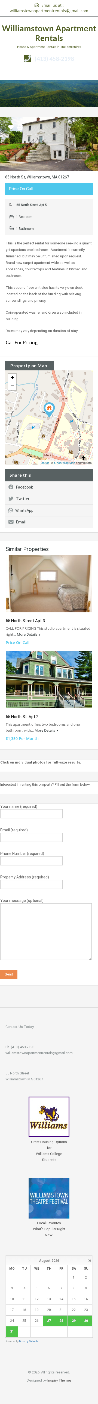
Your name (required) (18, 806)
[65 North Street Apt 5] (49, 410)
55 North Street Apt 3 (25, 620)
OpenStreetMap (64, 462)
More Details (27, 634)
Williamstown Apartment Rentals (49, 33)
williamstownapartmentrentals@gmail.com (49, 10)
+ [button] (12, 377)
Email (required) (14, 830)
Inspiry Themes (59, 1380)
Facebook (24, 487)
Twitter (22, 499)
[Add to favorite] (11, 129)
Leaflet (44, 462)
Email (21, 522)
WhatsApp (24, 510)
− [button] (12, 386)
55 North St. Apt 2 (22, 716)
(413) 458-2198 (54, 58)
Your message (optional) (22, 900)
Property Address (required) (24, 877)
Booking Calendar (29, 1341)
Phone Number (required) (22, 853)
